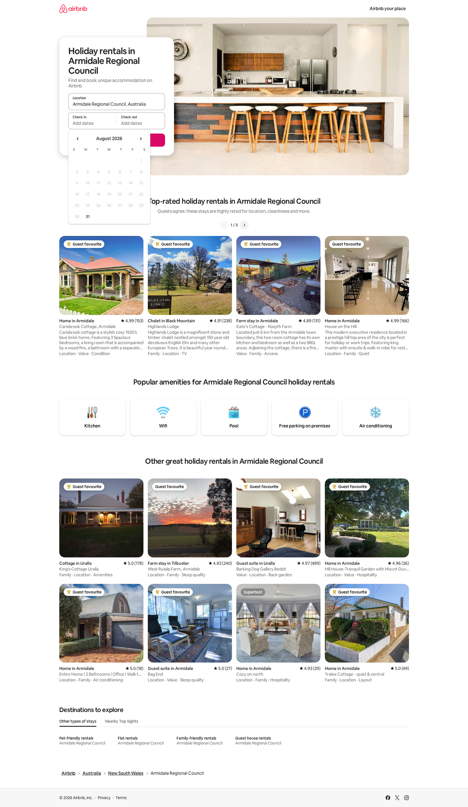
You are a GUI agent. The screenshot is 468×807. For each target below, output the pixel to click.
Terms (121, 797)
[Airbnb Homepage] (73, 8)
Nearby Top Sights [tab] (121, 721)
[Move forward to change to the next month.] (140, 138)
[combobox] (117, 104)
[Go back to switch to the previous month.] (78, 138)
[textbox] (92, 123)
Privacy (104, 797)
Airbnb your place (388, 8)
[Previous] (224, 225)
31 (88, 216)
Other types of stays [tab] (77, 721)
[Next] (244, 225)
